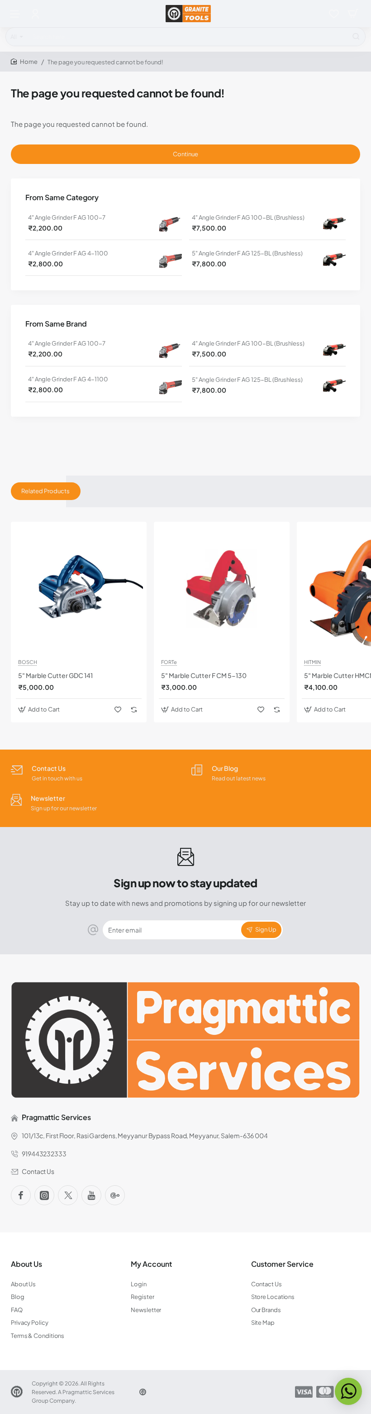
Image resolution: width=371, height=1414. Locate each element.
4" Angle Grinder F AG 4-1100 (68, 253)
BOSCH (27, 662)
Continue (185, 154)
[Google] (115, 1195)
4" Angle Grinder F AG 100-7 (66, 217)
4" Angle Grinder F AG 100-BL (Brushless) (248, 217)
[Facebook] (21, 1195)
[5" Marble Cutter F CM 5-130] (221, 589)
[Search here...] (356, 37)
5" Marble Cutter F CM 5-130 (204, 675)
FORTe (169, 662)
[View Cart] (353, 13)
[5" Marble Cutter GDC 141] (78, 589)
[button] (40, 709)
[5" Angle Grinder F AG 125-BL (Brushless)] (334, 259)
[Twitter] (68, 1195)
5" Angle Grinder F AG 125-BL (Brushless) (247, 253)
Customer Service (282, 1264)
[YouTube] (91, 1195)
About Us (26, 1264)
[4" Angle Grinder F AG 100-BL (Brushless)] (334, 223)
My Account (151, 1264)
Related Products (45, 491)
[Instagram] (44, 1195)
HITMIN (312, 662)
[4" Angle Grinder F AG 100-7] (170, 223)
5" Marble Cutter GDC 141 (55, 675)
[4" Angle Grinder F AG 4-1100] (170, 258)
